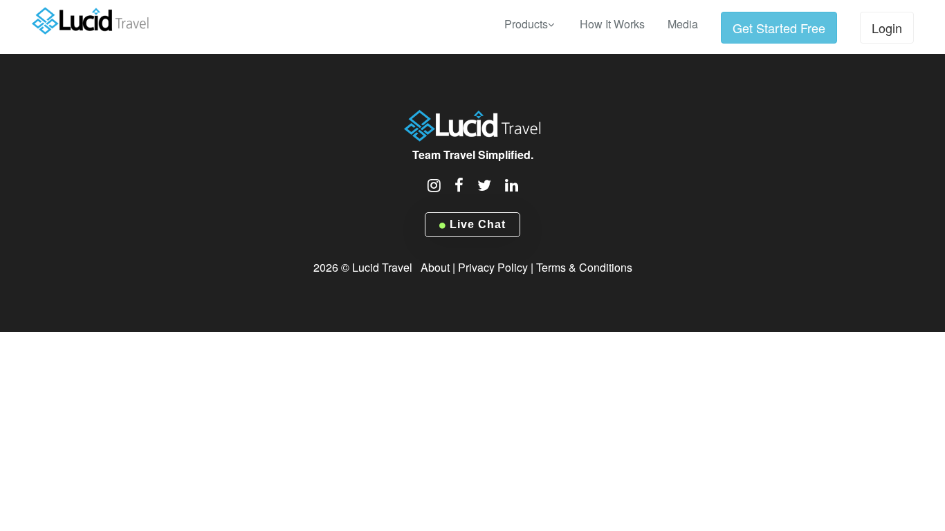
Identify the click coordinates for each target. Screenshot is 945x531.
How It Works (612, 24)
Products (526, 24)
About (435, 267)
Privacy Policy (493, 267)
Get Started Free (779, 28)
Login (887, 28)
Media (683, 24)
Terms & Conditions (584, 267)
